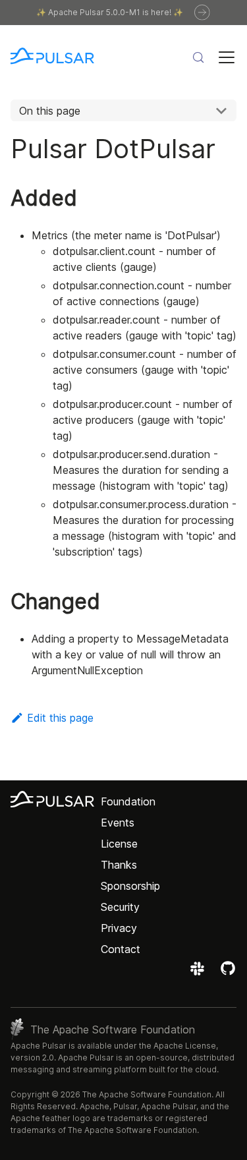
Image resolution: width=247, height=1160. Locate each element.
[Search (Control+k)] (198, 57)
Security (120, 907)
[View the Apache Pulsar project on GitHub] (227, 972)
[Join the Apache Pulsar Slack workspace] (199, 972)
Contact (120, 949)
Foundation (128, 801)
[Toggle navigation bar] (226, 57)
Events (117, 822)
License (119, 843)
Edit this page (60, 717)
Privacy (119, 928)
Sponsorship (130, 885)
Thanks (119, 864)
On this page (49, 110)
